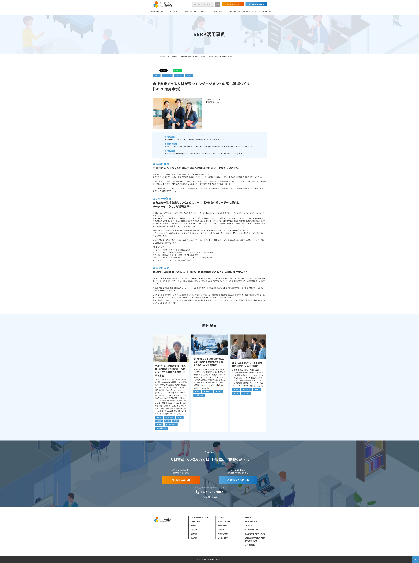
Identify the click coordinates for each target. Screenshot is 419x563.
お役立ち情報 (232, 12)
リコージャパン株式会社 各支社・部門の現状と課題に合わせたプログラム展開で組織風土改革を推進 (170, 370)
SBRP (189, 75)
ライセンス (168, 75)
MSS (159, 421)
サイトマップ (249, 525)
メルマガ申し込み (251, 521)
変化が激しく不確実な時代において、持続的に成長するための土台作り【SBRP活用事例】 (209, 362)
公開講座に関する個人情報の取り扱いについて (255, 539)
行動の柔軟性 (172, 424)
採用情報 (194, 538)
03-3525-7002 (211, 492)
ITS (177, 421)
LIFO (180, 417)
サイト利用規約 (250, 545)
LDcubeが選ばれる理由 (156, 12)
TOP (154, 56)
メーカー (179, 75)
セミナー (221, 517)
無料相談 (248, 517)
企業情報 (194, 534)
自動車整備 (200, 395)
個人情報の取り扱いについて (255, 534)
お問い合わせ (234, 4)
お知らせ (194, 529)
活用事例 (174, 56)
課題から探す (188, 12)
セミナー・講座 (218, 12)
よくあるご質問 (223, 538)
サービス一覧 (173, 12)
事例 (157, 75)
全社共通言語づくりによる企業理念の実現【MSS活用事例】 (247, 364)
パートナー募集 (263, 12)
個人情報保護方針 (251, 529)
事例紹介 (203, 12)
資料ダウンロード (258, 4)
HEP (168, 421)
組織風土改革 (162, 428)
